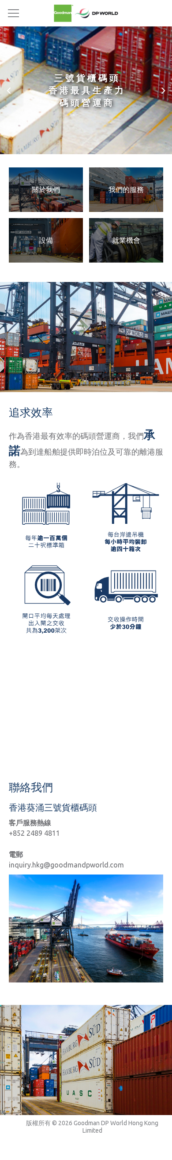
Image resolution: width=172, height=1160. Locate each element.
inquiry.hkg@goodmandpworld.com (66, 865)
